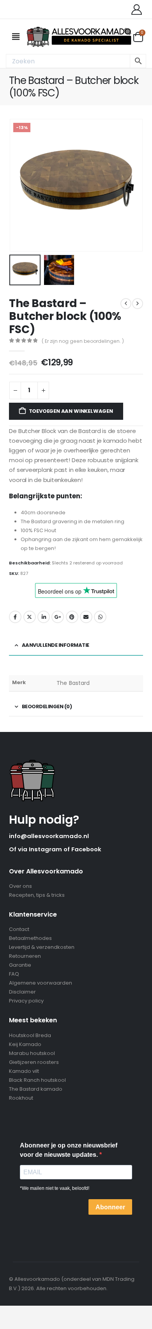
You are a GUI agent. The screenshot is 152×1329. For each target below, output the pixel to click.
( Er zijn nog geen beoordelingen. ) (83, 341)
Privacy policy (26, 1000)
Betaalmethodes (30, 938)
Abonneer (110, 1207)
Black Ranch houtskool (37, 1080)
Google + (57, 617)
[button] (19, 185)
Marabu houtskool (32, 1053)
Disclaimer (22, 991)
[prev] (125, 303)
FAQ (14, 974)
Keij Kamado (25, 1044)
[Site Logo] (79, 36)
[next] (137, 303)
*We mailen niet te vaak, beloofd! (54, 1188)
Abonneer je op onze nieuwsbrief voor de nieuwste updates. (68, 1150)
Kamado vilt (24, 1071)
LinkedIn (43, 617)
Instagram (46, 849)
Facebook (15, 617)
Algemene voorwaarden (40, 983)
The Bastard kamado (35, 1089)
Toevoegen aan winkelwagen (71, 411)
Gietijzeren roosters (34, 1062)
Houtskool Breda (30, 1035)
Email (86, 617)
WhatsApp (100, 617)
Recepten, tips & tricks (37, 895)
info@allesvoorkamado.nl (49, 836)
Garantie (20, 965)
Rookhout (21, 1098)
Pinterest (72, 617)
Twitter (29, 617)
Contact (19, 929)
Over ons (20, 886)
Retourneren (25, 956)
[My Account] (136, 9)
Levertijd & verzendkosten (41, 947)
